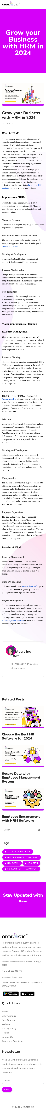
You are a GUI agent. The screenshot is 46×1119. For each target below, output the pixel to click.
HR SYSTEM (32, 863)
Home (5, 1011)
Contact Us (7, 1037)
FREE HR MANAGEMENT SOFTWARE (22, 857)
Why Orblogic (9, 1015)
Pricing (5, 1032)
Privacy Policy (9, 1028)
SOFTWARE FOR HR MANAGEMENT (22, 869)
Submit (7, 1089)
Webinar (6, 1024)
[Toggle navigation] (40, 4)
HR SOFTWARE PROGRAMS (18, 851)
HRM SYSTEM (13, 863)
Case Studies (8, 1020)
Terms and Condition (12, 1041)
